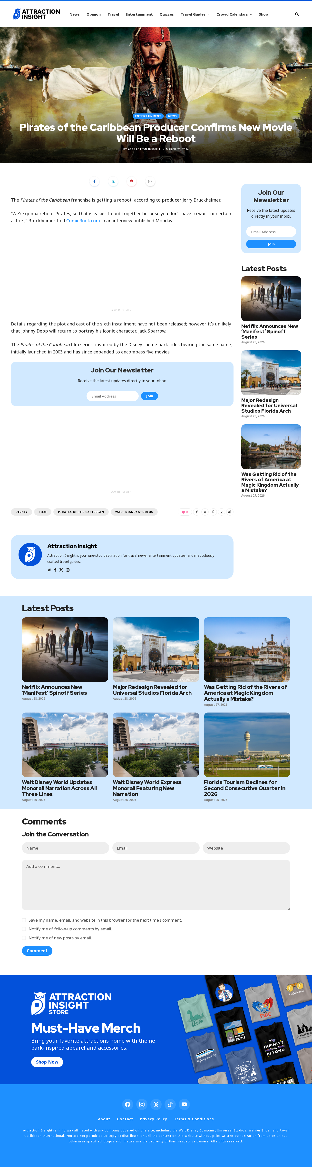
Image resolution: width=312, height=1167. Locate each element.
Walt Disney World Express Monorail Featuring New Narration (147, 788)
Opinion (94, 14)
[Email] (150, 181)
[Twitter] (113, 181)
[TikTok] (170, 1104)
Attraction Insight (144, 149)
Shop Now (47, 1062)
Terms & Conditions (194, 1118)
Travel (113, 14)
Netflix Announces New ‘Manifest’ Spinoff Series (269, 331)
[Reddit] (230, 512)
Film (43, 512)
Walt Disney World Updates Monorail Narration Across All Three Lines (59, 788)
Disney (22, 512)
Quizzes (167, 14)
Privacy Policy (153, 1118)
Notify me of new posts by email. (60, 938)
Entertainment (139, 14)
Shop (263, 14)
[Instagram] (141, 1104)
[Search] (297, 14)
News (74, 14)
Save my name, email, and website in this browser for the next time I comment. (105, 920)
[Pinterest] (131, 181)
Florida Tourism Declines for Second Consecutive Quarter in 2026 (244, 788)
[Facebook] (94, 181)
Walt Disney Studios (134, 512)
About (104, 1118)
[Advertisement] (122, 272)
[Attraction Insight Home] (36, 14)
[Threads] (156, 1104)
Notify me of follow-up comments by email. (70, 929)
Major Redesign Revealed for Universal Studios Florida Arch (269, 405)
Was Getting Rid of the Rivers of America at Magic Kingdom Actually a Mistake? (270, 482)
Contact (125, 1118)
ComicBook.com (83, 220)
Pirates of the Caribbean (81, 512)
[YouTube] (184, 1104)
